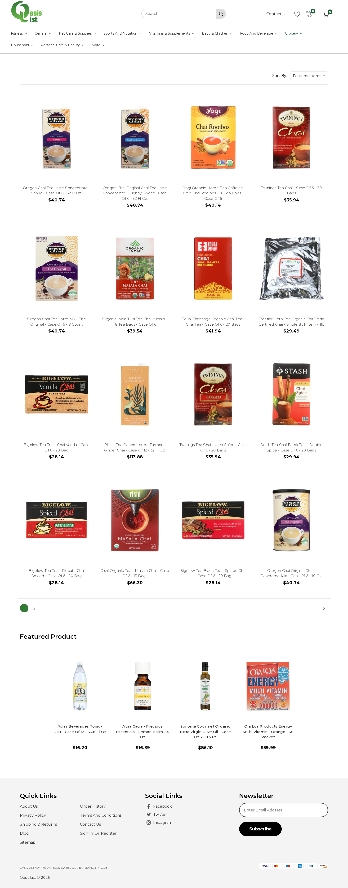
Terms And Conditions (100, 815)
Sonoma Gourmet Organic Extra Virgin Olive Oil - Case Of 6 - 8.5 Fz (205, 731)
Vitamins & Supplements (170, 33)
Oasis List (28, 877)
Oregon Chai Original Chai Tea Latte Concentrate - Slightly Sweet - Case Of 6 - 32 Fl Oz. (135, 193)
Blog (24, 833)
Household (20, 45)
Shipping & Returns (38, 824)
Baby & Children (215, 33)
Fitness (17, 33)
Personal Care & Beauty (61, 45)
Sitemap (28, 842)
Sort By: (279, 75)
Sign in (87, 833)
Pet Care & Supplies (76, 33)
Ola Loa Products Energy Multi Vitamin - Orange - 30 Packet (268, 731)
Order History (93, 806)
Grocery (292, 33)
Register (109, 833)
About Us (29, 806)
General (41, 33)
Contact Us (276, 14)
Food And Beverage (257, 33)
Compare (56, 126)
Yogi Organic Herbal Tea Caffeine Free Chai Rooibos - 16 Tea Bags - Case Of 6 (213, 193)
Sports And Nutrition (120, 33)
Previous (335, 872)
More (96, 45)
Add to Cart (59, 148)
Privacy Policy (33, 815)
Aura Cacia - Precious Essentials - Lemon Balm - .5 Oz (142, 731)
